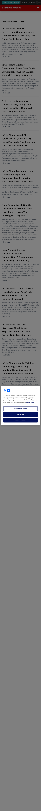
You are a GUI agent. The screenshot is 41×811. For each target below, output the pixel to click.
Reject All (20, 414)
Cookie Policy (30, 403)
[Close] (37, 388)
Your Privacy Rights (20, 408)
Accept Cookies (20, 420)
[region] (20, 405)
